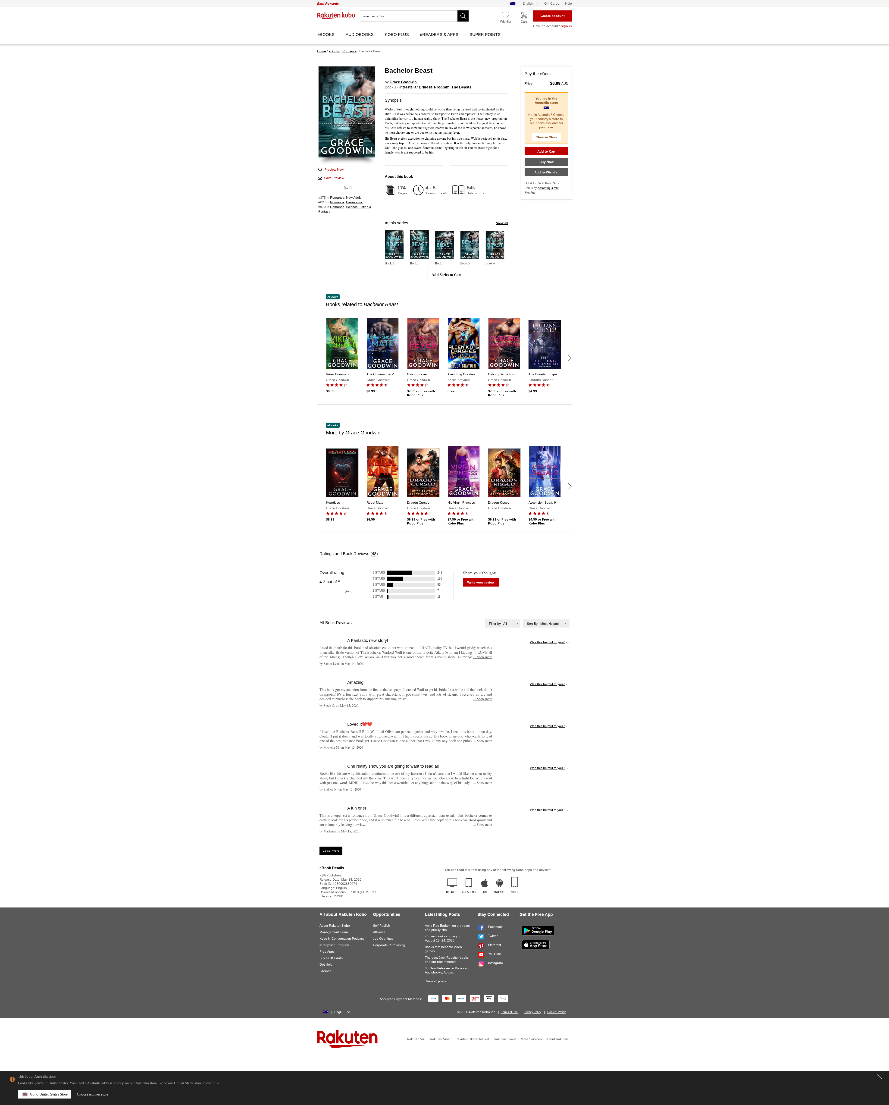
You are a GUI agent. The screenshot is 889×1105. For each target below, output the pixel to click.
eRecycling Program (334, 945)
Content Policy (556, 1012)
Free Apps (327, 951)
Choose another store (92, 1094)
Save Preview (334, 178)
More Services (531, 1039)
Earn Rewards (328, 3)
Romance (337, 197)
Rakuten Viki (416, 1039)
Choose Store (546, 137)
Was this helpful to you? (547, 642)
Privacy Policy (532, 1012)
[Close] (879, 1076)
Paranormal (354, 202)
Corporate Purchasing (389, 945)
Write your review (481, 582)
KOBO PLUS (397, 34)
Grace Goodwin (403, 82)
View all (502, 223)
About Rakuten (557, 1039)
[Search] (463, 16)
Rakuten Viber (440, 1039)
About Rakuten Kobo (334, 925)
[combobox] (502, 623)
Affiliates (379, 932)
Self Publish (381, 925)
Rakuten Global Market (472, 1039)
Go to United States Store (49, 1094)
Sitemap (325, 971)
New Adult (353, 197)
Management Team (333, 932)
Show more (482, 657)
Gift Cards (551, 3)
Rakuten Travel (505, 1039)
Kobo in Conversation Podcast (341, 938)
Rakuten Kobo (336, 15)
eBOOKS (326, 34)
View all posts (436, 981)
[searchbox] (414, 16)
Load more (330, 850)
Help (568, 3)
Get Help (325, 964)
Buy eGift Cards (331, 958)
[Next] (570, 358)
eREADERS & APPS (440, 34)
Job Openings (383, 938)
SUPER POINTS (486, 34)
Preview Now (334, 169)
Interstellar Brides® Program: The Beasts (435, 87)
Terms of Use (509, 1012)
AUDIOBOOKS (360, 34)
